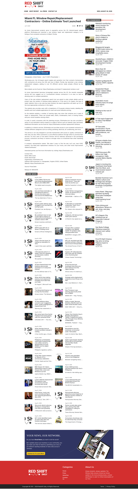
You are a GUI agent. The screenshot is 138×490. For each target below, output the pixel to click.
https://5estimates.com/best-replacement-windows (64, 124)
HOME (26, 11)
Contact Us (65, 478)
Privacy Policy (111, 486)
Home (64, 471)
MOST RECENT (34, 11)
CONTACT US (52, 11)
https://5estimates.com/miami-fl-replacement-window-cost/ (61, 89)
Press (64, 473)
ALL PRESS (43, 11)
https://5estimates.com (66, 150)
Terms (102, 486)
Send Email (32, 157)
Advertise (66, 475)
